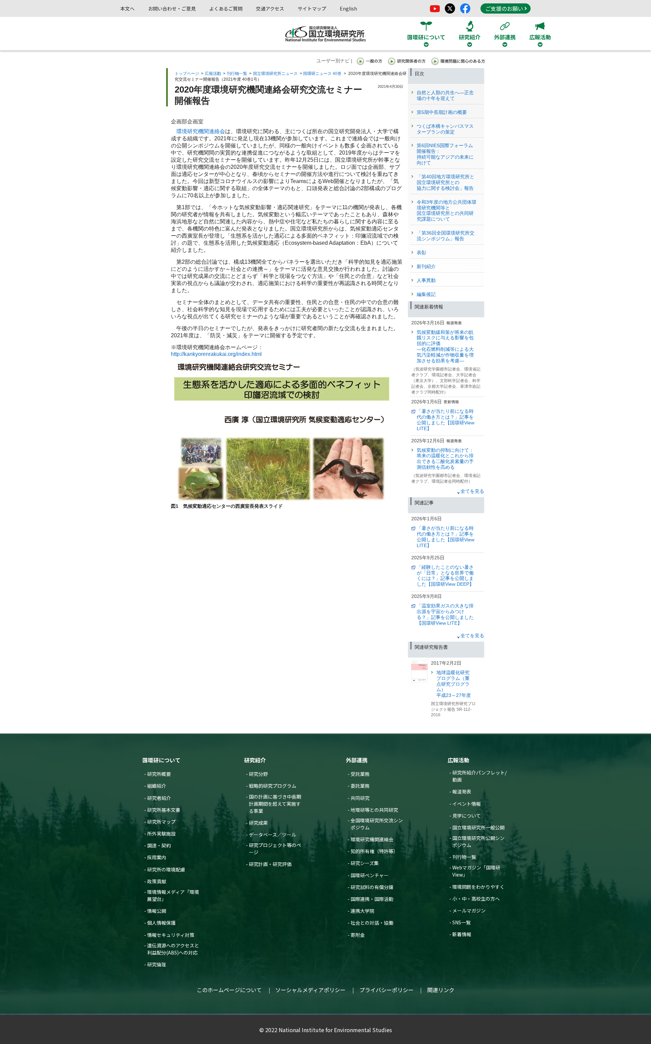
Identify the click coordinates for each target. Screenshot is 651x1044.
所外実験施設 (161, 833)
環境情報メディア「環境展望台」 (173, 895)
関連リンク (440, 990)
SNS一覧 (461, 922)
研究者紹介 (159, 798)
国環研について (161, 760)
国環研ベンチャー (370, 875)
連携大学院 (362, 910)
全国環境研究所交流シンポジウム (377, 824)
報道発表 (461, 791)
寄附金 (358, 934)
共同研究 (360, 798)
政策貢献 (156, 881)
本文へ (127, 8)
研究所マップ (161, 821)
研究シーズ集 (365, 863)
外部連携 (357, 760)
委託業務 (360, 785)
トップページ (187, 73)
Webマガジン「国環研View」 (476, 871)
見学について (466, 815)
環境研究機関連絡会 (200, 131)
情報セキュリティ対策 (170, 934)
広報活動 (213, 73)
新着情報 (461, 934)
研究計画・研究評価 (270, 864)
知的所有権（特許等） (374, 851)
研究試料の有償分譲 (372, 887)
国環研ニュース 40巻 (322, 73)
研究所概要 (159, 773)
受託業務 (360, 773)
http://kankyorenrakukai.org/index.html (216, 354)
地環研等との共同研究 (374, 809)
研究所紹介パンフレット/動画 (479, 776)
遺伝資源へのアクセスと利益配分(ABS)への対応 (173, 949)
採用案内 (156, 857)
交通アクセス (270, 8)
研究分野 (258, 773)
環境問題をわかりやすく (478, 886)
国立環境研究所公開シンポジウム (478, 841)
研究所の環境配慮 (166, 869)
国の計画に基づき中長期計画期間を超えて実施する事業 (275, 803)
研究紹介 (255, 760)
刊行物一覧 (237, 73)
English (348, 8)
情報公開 (156, 910)
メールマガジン (469, 910)
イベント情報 (466, 803)
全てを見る (472, 491)
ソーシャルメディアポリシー (310, 990)
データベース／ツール (272, 834)
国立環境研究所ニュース (275, 73)
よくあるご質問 (225, 8)
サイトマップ (312, 8)
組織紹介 (156, 785)
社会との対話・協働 (372, 922)
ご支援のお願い (504, 8)
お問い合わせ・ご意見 (172, 8)
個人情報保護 (161, 922)
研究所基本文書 (163, 809)
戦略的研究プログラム (272, 785)
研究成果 (258, 822)
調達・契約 (159, 845)
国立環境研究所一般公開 (478, 827)
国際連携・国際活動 (372, 899)
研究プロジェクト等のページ (275, 849)
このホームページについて (229, 990)
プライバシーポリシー (386, 990)
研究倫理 (156, 964)
